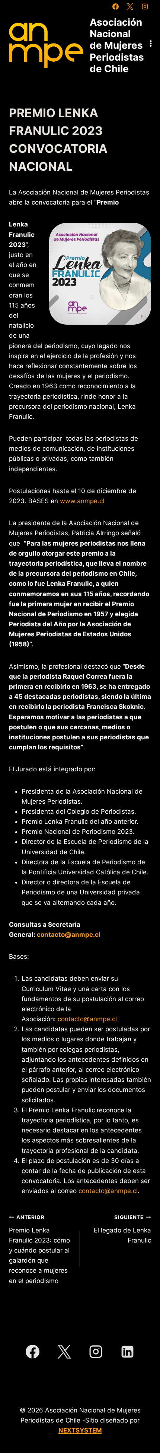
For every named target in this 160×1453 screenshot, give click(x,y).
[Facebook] (115, 6)
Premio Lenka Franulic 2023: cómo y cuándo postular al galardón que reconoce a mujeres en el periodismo (39, 1249)
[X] (130, 6)
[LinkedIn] (127, 1352)
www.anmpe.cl (82, 501)
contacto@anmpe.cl (87, 1019)
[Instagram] (144, 6)
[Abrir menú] (151, 43)
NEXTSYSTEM (80, 1430)
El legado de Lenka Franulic (122, 1229)
